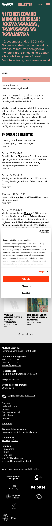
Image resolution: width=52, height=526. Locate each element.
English (40, 4)
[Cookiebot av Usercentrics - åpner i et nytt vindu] (38, 231)
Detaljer (41, 272)
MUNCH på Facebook (14, 458)
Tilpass (25, 286)
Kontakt (6, 418)
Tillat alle (26, 279)
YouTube (8, 455)
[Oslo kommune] (26, 518)
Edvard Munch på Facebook (17, 461)
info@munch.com (10, 379)
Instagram (9, 449)
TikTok (7, 452)
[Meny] (48, 4)
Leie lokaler (7, 415)
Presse (5, 409)
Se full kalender (26, 334)
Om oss (6, 403)
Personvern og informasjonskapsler (19, 432)
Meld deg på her (10, 441)
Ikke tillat (26, 293)
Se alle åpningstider (11, 366)
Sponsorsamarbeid (11, 412)
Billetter (25, 4)
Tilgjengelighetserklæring (14, 429)
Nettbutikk (7, 424)
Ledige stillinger (10, 406)
